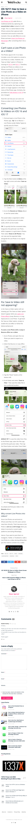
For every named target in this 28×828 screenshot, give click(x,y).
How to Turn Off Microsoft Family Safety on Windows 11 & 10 (16, 796)
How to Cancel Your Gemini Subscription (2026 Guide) (15, 746)
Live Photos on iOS (7, 21)
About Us (4, 812)
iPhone (6, 6)
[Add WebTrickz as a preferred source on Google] (14, 548)
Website (3, 685)
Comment (4, 653)
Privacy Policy (17, 812)
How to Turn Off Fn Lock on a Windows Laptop (15, 785)
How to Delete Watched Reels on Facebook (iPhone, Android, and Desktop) (16, 714)
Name (3, 672)
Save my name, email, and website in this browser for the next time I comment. (13, 692)
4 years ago (13, 623)
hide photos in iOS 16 (16, 92)
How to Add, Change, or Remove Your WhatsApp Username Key (17, 727)
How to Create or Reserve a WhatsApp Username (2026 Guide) (16, 740)
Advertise (24, 812)
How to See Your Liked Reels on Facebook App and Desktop (16, 721)
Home (2, 6)
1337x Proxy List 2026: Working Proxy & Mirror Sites (11, 778)
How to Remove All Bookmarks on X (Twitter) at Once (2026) (14, 802)
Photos (12, 556)
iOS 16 (10, 64)
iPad (16, 553)
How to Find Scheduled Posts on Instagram (16, 706)
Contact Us (10, 812)
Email (3, 679)
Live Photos (5, 556)
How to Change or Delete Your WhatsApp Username (15, 733)
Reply (3, 639)
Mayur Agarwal (8, 18)
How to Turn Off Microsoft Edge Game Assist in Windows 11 (15, 791)
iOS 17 (18, 64)
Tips (17, 556)
